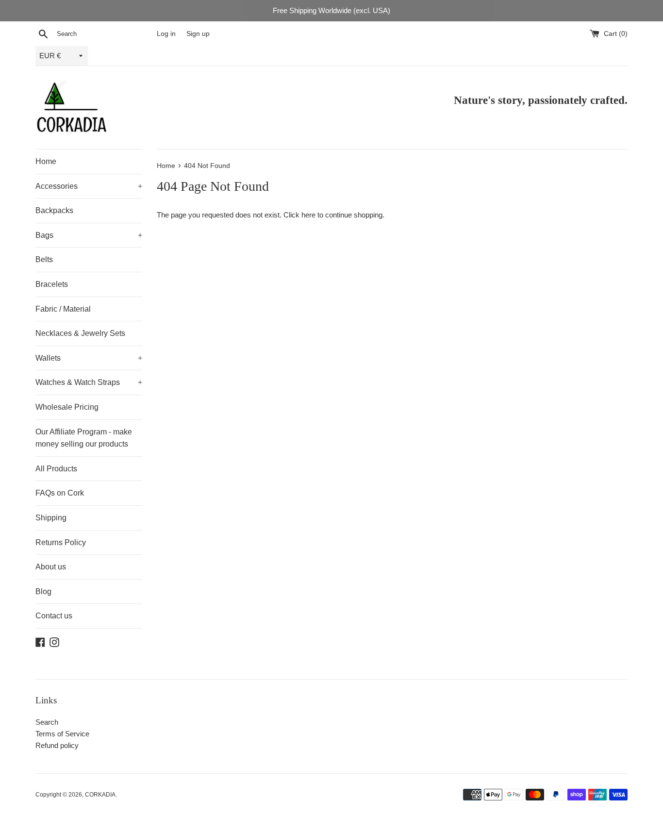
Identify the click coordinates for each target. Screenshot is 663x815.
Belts (44, 259)
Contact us (53, 616)
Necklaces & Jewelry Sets (80, 333)
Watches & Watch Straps (88, 382)
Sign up (198, 33)
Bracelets (51, 284)
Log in (166, 33)
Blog (43, 591)
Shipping (50, 518)
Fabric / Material (63, 309)
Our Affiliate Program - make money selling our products (83, 438)
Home (45, 161)
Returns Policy (60, 542)
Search (46, 722)
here (308, 215)
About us (50, 567)
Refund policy (57, 745)
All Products (56, 469)
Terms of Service (62, 734)
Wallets (88, 358)
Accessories (88, 186)
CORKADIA (100, 794)
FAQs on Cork (59, 493)
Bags (88, 235)
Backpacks (54, 210)
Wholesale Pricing (67, 407)
